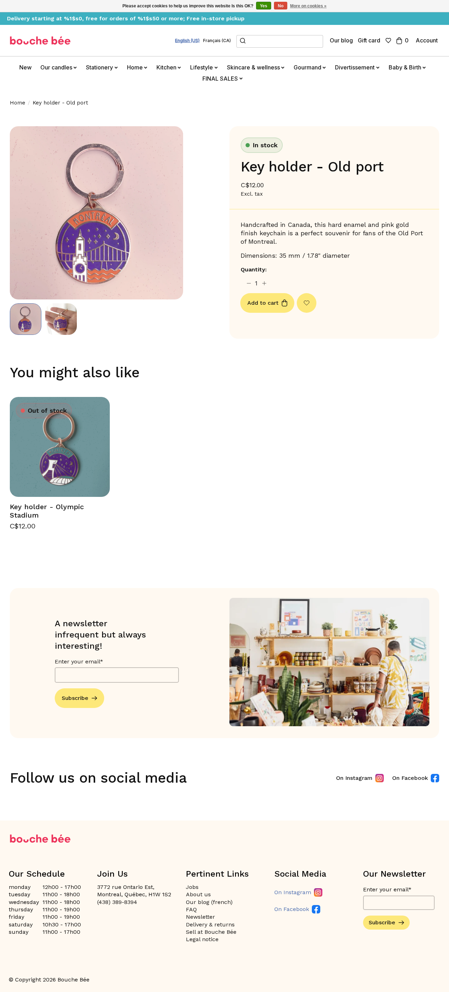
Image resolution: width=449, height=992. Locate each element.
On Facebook (410, 778)
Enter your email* (79, 661)
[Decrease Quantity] (248, 283)
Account (427, 40)
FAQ (191, 909)
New (25, 67)
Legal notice (202, 939)
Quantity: (254, 269)
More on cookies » (308, 6)
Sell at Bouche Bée (211, 932)
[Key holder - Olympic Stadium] (60, 447)
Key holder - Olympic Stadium (47, 510)
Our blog (341, 40)
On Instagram (354, 778)
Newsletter (200, 916)
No (280, 6)
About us (198, 894)
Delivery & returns (210, 924)
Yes (263, 6)
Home (17, 103)
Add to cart (263, 302)
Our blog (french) (209, 902)
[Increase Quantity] (264, 283)
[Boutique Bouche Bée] (40, 40)
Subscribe (75, 698)
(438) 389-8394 (117, 902)
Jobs (192, 887)
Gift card (369, 40)
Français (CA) (217, 41)
